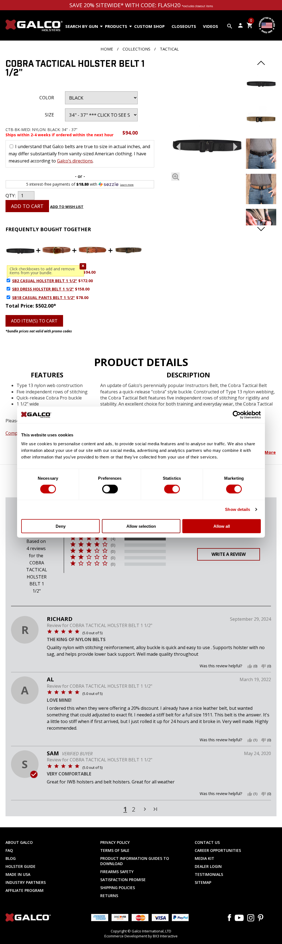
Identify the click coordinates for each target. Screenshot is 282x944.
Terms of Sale (114, 850)
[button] (83, 266)
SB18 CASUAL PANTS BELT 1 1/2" (43, 297)
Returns (109, 895)
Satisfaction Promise (123, 879)
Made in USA (18, 874)
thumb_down (263, 666)
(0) (113, 545)
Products (116, 26)
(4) (113, 539)
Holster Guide (21, 866)
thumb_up (249, 666)
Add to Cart (27, 206)
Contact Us (207, 842)
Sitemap (203, 882)
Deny (61, 526)
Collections (136, 49)
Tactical (169, 49)
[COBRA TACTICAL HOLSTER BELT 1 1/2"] (207, 145)
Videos (210, 26)
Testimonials (209, 874)
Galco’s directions (75, 161)
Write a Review (229, 554)
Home (107, 49)
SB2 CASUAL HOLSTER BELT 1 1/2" (44, 280)
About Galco (19, 842)
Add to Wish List (66, 206)
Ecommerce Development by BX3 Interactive (141, 936)
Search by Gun (81, 26)
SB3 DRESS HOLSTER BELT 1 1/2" (43, 289)
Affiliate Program (25, 890)
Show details (237, 509)
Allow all (221, 526)
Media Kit (204, 858)
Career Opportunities (218, 850)
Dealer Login (208, 866)
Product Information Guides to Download (134, 861)
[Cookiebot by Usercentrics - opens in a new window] (237, 415)
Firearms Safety (117, 871)
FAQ (9, 850)
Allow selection (141, 526)
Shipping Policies (117, 887)
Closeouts (184, 26)
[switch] (110, 489)
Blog (11, 858)
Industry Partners (26, 882)
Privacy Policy (115, 842)
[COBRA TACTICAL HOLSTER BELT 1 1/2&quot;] (261, 97)
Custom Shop (149, 26)
